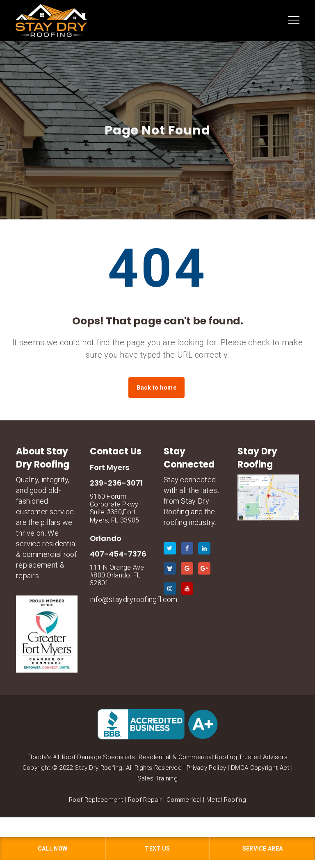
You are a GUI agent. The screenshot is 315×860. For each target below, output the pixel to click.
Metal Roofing (226, 799)
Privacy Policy (206, 767)
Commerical (184, 799)
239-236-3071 (116, 483)
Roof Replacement (96, 799)
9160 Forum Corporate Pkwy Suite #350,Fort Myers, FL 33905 (114, 508)
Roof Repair (145, 799)
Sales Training (157, 778)
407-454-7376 (118, 554)
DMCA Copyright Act (260, 767)
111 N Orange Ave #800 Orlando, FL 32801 (117, 575)
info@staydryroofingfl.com (134, 599)
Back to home (156, 387)
